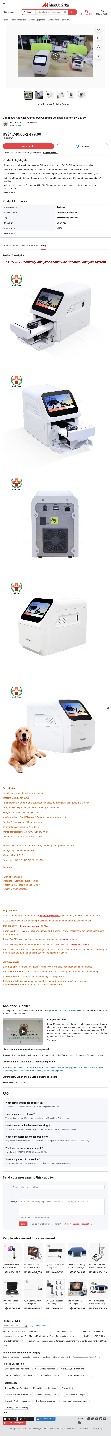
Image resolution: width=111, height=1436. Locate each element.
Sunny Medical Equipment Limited (23, 122)
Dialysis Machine (21, 1070)
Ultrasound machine (64, 1336)
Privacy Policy (97, 1429)
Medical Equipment (37, 19)
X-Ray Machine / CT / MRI (92, 1336)
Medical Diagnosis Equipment (60, 19)
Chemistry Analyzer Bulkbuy (16, 1407)
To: (16, 1194)
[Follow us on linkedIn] (79, 1422)
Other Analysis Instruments (72, 1368)
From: (15, 1187)
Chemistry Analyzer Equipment (18, 1401)
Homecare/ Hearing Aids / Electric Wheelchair (22, 1336)
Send (23, 1224)
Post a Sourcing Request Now (78, 1224)
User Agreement (70, 1429)
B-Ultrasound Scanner (46, 1067)
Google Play (26, 1418)
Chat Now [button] (84, 146)
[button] (4, 4)
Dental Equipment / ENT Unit (94, 1341)
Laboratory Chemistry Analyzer (74, 1401)
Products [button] (27, 12)
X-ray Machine (36, 1070)
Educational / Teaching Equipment (43, 1341)
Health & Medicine (18, 19)
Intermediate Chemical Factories (18, 1394)
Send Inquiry (28, 146)
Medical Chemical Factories (44, 1388)
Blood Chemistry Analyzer (48, 1394)
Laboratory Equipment (67, 1067)
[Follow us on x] (92, 1418)
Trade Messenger (45, 1418)
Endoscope (33, 1331)
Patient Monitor (90, 1067)
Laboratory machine (64, 1331)
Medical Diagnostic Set (50, 1375)
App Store (9, 1418)
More (5, 1412)
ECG (80, 1067)
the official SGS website (67, 1010)
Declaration (84, 1429)
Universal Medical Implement (17, 1368)
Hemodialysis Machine (12, 1341)
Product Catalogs (40, 1325)
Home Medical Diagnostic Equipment (20, 1375)
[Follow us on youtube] (100, 1418)
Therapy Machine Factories (16, 1388)
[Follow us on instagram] (96, 1418)
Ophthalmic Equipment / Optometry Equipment (75, 1341)
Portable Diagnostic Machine (78, 1375)
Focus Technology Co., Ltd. (37, 1429)
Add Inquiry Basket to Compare (56, 104)
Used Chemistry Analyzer (75, 1394)
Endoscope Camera (27, 1067)
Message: (14, 1201)
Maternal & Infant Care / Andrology (43, 1336)
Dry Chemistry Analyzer (46, 1401)
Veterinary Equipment (53, 1070)
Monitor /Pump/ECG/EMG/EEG (16, 1331)
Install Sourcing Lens (15, 1422)
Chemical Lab (67, 1388)
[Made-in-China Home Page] (55, 4)
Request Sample (50, 152)
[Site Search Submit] (72, 12)
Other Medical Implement (45, 1368)
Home (5, 19)
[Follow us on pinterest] (104, 1418)
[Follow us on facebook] (88, 1418)
